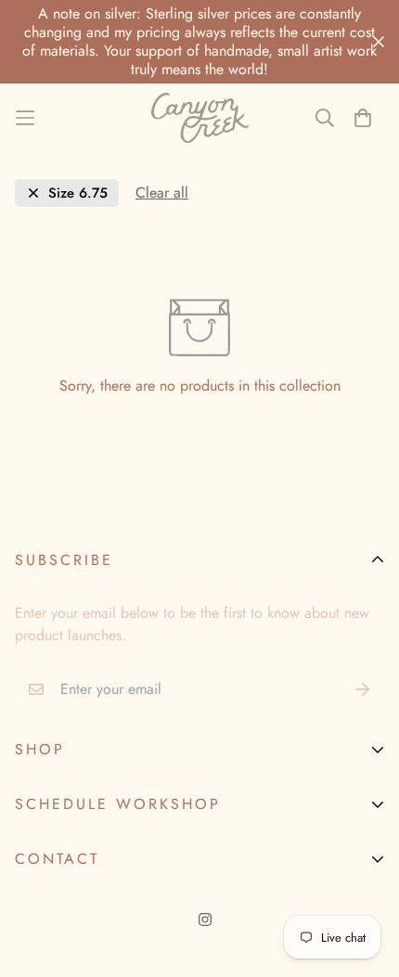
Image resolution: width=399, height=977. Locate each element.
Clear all (161, 192)
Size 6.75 (78, 193)
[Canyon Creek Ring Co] (200, 118)
